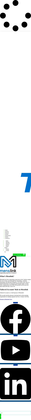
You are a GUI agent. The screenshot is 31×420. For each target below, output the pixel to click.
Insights (7, 244)
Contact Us (7, 251)
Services (7, 242)
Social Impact (6, 247)
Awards (7, 249)
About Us (8, 243)
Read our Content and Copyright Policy (15, 408)
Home (7, 240)
